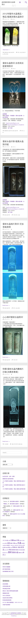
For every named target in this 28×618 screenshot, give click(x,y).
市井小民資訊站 (6, 595)
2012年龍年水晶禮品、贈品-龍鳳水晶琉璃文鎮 (14, 489)
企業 (9, 540)
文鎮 (14, 543)
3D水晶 (6, 540)
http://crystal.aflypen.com (12, 123)
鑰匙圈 (13, 550)
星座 (16, 543)
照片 (18, 545)
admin (13, 19)
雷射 (19, 308)
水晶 (21, 52)
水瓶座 (15, 545)
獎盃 (9, 547)
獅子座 (22, 545)
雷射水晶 (20, 444)
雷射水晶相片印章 (17, 506)
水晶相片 (8, 545)
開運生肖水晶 (19, 549)
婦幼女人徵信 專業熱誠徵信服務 (10, 591)
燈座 (20, 545)
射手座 (4, 543)
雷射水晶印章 (11, 52)
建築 (8, 543)
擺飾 (11, 543)
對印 (18, 52)
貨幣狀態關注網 (6, 586)
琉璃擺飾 (12, 115)
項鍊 (20, 552)
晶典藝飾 (5, 114)
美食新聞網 (5, 584)
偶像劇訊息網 (6, 593)
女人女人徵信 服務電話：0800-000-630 (12, 602)
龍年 (5, 554)
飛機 (22, 552)
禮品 (19, 547)
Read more (6, 49)
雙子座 (7, 552)
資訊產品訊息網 (6, 588)
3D (3, 540)
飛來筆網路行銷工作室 (8, 571)
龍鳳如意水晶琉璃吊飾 (8, 478)
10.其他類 (6, 444)
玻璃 (11, 547)
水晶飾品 (7, 115)
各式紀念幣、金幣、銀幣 (9, 476)
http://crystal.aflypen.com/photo (15, 124)
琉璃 (23, 52)
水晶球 (23, 543)
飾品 (7, 54)
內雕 (12, 444)
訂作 (8, 549)
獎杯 (5, 547)
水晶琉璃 (4, 545)
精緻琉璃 (6, 52)
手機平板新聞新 (6, 604)
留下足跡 (10, 128)
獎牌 (7, 547)
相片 (16, 547)
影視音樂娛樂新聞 (7, 600)
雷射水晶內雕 (19, 115)
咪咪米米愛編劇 (6, 566)
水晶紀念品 (12, 545)
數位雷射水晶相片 (14, 501)
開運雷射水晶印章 (8, 130)
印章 (14, 215)
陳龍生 (5, 503)
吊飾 (20, 540)
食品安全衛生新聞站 (7, 597)
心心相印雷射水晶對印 (13, 317)
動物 (15, 540)
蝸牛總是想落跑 (6, 569)
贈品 (5, 54)
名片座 (23, 540)
